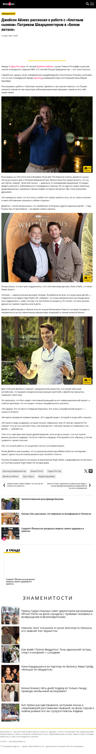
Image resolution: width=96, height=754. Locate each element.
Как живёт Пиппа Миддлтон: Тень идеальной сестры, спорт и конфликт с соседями (56, 651)
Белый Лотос (36, 471)
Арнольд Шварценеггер (14, 471)
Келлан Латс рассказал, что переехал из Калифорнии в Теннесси (56, 513)
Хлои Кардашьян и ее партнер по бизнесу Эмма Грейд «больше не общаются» (57, 668)
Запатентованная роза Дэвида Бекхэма (42, 499)
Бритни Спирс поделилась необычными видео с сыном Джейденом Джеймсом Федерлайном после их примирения (69, 486)
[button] (87, 4)
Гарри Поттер (16, 66)
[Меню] (92, 4)
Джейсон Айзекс (45, 66)
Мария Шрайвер (46, 476)
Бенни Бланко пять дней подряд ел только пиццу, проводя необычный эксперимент (54, 689)
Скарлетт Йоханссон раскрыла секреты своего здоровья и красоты (52, 529)
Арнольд (38, 78)
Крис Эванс (28, 476)
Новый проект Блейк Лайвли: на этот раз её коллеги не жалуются (23, 485)
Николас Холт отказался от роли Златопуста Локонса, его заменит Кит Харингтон (56, 629)
